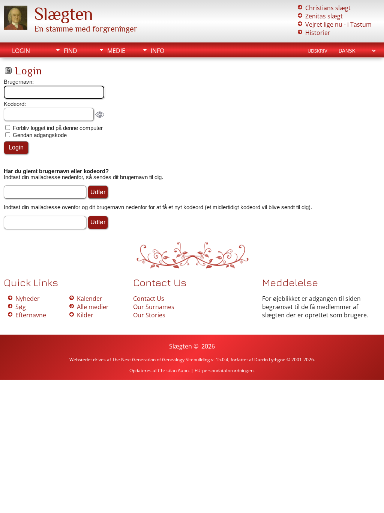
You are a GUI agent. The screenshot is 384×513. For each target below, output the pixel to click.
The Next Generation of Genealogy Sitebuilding (161, 359)
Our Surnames (153, 307)
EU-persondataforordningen (224, 370)
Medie (116, 51)
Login (21, 51)
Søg (20, 307)
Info (157, 51)
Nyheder (27, 298)
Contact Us (148, 298)
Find (70, 51)
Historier (317, 33)
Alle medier (93, 307)
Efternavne (30, 315)
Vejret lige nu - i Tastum (338, 24)
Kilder (85, 315)
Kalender (89, 298)
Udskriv (317, 50)
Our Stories (149, 315)
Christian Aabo (173, 370)
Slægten (63, 14)
